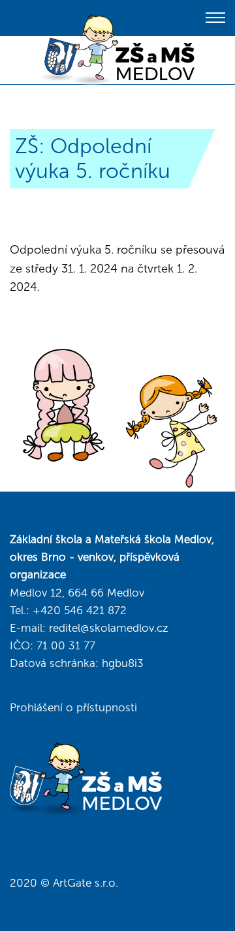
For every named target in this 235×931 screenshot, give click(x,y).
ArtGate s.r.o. (85, 882)
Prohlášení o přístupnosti (73, 707)
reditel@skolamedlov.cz (108, 627)
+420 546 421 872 (80, 610)
